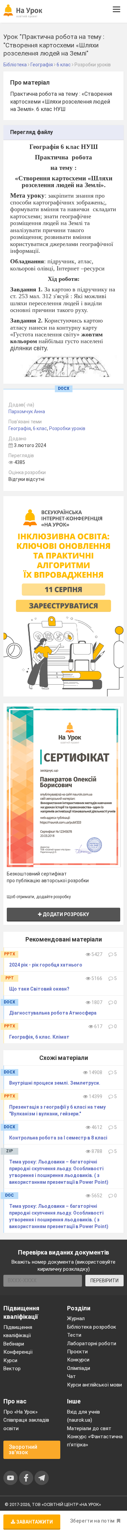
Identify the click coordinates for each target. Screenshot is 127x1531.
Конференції (18, 1352)
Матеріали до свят (89, 1428)
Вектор (12, 1369)
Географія (19, 428)
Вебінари (13, 1344)
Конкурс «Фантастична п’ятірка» (95, 1441)
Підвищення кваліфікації (17, 1331)
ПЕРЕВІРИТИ (104, 1280)
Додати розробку (65, 914)
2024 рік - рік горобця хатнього (45, 965)
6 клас (40, 428)
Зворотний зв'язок (23, 1450)
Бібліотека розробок (91, 1327)
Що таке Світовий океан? (39, 989)
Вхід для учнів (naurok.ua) (83, 1416)
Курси (10, 1360)
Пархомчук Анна (26, 411)
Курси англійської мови (94, 1385)
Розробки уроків (67, 428)
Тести (74, 1335)
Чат (71, 1376)
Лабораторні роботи (91, 1343)
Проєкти (77, 1352)
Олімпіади (78, 1368)
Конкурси (78, 1360)
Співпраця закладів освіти (26, 1424)
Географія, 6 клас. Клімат (39, 1037)
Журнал (76, 1318)
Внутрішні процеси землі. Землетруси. (54, 1083)
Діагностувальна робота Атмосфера (53, 1013)
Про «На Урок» (20, 1412)
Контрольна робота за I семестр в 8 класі (58, 1137)
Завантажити (34, 1522)
